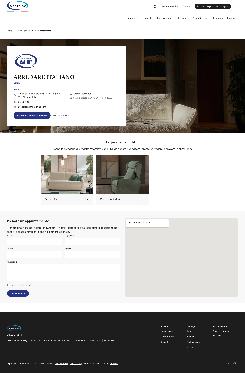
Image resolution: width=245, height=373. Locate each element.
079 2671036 (24, 102)
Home (9, 30)
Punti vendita (164, 18)
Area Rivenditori (170, 6)
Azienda (165, 326)
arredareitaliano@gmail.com (32, 106)
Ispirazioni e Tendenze (225, 18)
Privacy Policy (61, 363)
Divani (189, 331)
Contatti (187, 6)
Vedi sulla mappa (61, 115)
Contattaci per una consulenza (32, 115)
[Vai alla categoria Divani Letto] (87, 199)
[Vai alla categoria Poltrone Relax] (143, 199)
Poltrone (190, 336)
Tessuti (147, 18)
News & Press (200, 18)
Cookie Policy (76, 363)
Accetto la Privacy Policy (23, 285)
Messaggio (12, 262)
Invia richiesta (18, 293)
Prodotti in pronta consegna (212, 6)
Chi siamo (182, 18)
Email (10, 248)
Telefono (69, 248)
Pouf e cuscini (193, 342)
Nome (10, 235)
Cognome (70, 235)
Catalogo (131, 18)
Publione (114, 363)
